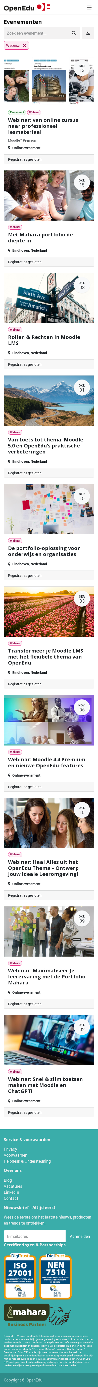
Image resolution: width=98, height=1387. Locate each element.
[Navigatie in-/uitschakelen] (89, 7)
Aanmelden (80, 1236)
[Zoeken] (74, 33)
